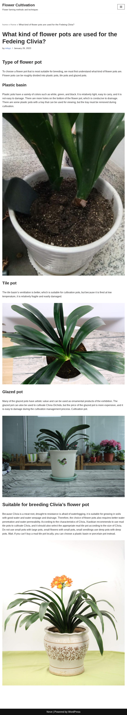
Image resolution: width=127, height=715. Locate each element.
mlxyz (8, 48)
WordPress (74, 712)
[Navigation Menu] (121, 6)
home (5, 24)
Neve (50, 712)
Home (13, 24)
